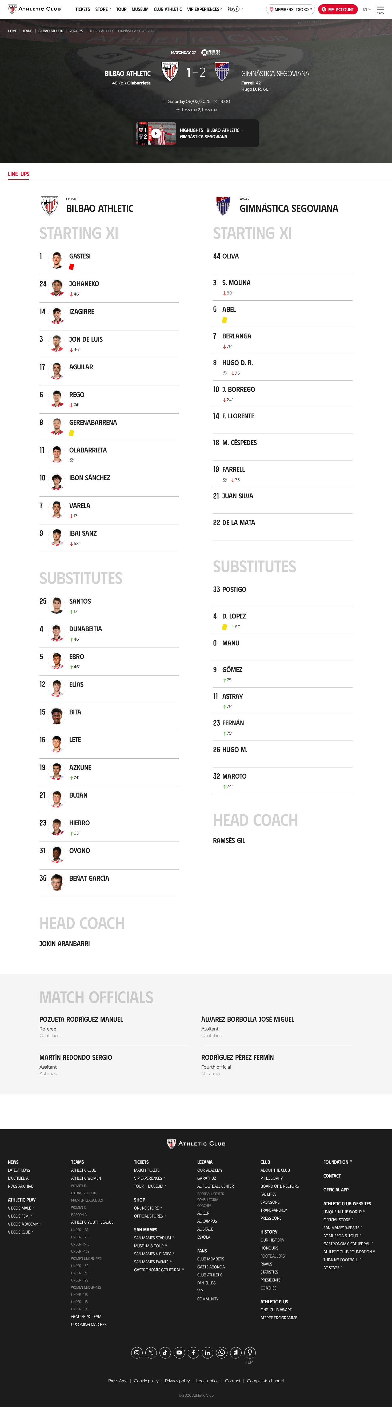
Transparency (274, 1209)
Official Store (336, 1219)
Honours (269, 1247)
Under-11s (79, 1301)
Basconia (79, 1214)
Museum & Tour (149, 1245)
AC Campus (207, 1220)
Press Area (117, 1381)
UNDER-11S (79, 1294)
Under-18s (80, 1229)
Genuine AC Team (86, 1316)
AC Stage (205, 1228)
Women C (78, 1207)
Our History (273, 1239)
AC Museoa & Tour (340, 1235)
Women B (78, 1185)
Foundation (335, 1162)
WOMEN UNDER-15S (86, 1258)
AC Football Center (215, 1185)
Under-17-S (80, 1237)
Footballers (273, 1255)
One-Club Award (276, 1309)
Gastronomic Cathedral (157, 1269)
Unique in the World (342, 1211)
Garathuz (206, 1177)
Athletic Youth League (92, 1221)
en (365, 9)
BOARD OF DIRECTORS (280, 1185)
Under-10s (80, 1309)
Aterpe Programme (279, 1317)
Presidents (271, 1279)
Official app (336, 1189)
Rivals (266, 1263)
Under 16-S (80, 1244)
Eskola (203, 1236)
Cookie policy (146, 1381)
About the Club (275, 1169)
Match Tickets (147, 1169)
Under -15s (80, 1251)
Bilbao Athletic (51, 31)
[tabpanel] (196, 644)
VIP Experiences (148, 1177)
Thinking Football (340, 1259)
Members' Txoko (292, 9)
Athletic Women (86, 1177)
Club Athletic (209, 1274)
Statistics (269, 1271)
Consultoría (207, 1199)
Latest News (19, 1169)
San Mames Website (341, 1227)
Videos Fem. (18, 1215)
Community (208, 1298)
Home (12, 31)
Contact (332, 1176)
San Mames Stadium (152, 1237)
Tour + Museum (148, 1185)
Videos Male (19, 1207)
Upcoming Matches (89, 1324)
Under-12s (79, 1280)
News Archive (20, 1185)
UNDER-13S (79, 1273)
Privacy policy (177, 1381)
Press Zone (271, 1217)
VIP (200, 1290)
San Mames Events (151, 1261)
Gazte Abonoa (211, 1266)
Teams (28, 31)
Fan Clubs (206, 1282)
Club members (210, 1258)
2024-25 (76, 31)
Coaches (204, 1205)
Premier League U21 (87, 1200)
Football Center (210, 1193)
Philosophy (272, 1177)
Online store (146, 1207)
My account (341, 9)
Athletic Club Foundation (347, 1251)
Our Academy (210, 1169)
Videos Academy (23, 1223)
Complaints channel (265, 1381)
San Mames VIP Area (152, 1253)
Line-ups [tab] (18, 173)
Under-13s (79, 1265)
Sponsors (270, 1201)
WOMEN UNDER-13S (86, 1287)
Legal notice (207, 1381)
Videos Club (19, 1231)
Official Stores (148, 1215)
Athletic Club (83, 1169)
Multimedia (18, 1177)
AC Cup (203, 1212)
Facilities (269, 1193)
